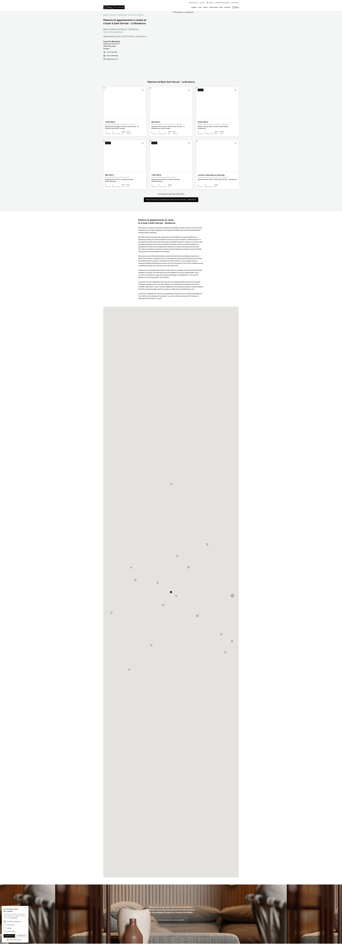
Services (202, 2)
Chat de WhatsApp (112, 55)
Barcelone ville (122, 15)
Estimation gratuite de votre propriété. (171, 920)
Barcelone (113, 15)
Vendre (205, 7)
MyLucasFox (235, 2)
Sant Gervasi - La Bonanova (135, 15)
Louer (200, 7)
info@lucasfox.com (112, 59)
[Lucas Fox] (114, 7)
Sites (221, 7)
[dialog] (15, 924)
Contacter (227, 7)
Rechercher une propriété (222, 2)
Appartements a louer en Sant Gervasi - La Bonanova (124, 36)
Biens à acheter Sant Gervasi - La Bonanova (121, 29)
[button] (106, 102)
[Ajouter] (142, 90)
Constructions (213, 7)
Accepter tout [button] (9, 936)
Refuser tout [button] (21, 936)
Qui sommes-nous (193, 2)
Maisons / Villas (108, 32)
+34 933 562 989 (111, 52)
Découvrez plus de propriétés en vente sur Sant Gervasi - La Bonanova (171, 200)
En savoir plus (13, 917)
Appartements (118, 32)
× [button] (26, 907)
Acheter (194, 7)
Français (210, 2)
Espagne (105, 15)
